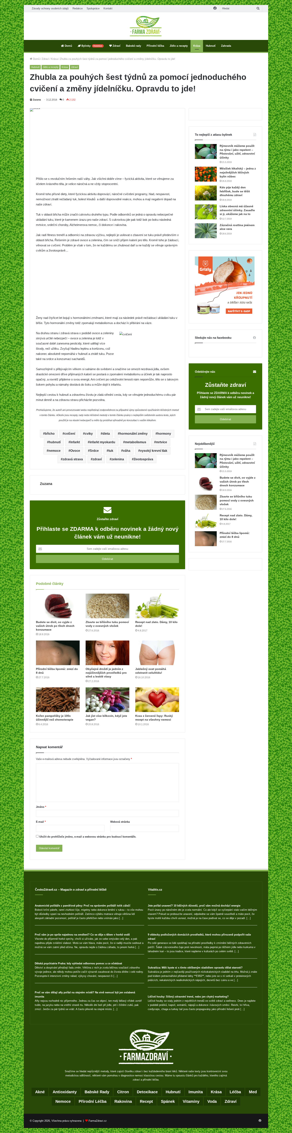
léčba (235, 1092)
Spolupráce (93, 8)
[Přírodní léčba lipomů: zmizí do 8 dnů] (58, 653)
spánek (168, 1101)
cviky (89, 433)
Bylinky (91, 45)
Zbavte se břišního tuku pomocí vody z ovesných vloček (237, 500)
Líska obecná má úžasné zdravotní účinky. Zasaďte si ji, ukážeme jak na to (237, 210)
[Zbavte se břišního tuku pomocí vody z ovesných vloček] (107, 606)
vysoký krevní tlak (153, 450)
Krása (196, 45)
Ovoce (75, 450)
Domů (68, 45)
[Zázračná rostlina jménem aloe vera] (206, 230)
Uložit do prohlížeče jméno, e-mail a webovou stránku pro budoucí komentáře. (87, 836)
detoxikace (147, 1092)
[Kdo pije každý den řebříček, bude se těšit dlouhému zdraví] (206, 193)
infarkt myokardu (102, 442)
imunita (196, 1092)
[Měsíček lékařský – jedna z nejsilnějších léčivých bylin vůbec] (206, 174)
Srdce (94, 450)
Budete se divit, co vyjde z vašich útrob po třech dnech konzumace (55, 625)
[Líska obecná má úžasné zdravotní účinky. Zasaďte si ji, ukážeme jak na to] (206, 211)
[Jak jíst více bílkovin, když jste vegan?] (107, 699)
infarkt (75, 442)
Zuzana (37, 99)
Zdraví (116, 45)
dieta (106, 433)
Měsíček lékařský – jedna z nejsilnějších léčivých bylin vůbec (238, 172)
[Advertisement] (107, 147)
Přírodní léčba (155, 45)
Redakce (78, 8)
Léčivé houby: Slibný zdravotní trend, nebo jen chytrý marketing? (188, 996)
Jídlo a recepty (179, 45)
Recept (146, 1101)
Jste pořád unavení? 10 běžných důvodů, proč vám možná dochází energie (194, 905)
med (253, 1092)
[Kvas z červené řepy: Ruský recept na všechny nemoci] (157, 699)
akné (40, 1092)
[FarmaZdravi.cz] (146, 26)
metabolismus (135, 442)
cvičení (69, 433)
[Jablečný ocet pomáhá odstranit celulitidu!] (157, 653)
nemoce (54, 450)
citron (123, 1092)
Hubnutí (211, 45)
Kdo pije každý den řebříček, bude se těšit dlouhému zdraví (235, 191)
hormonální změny (134, 433)
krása (216, 1092)
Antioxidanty (65, 1092)
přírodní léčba (92, 1101)
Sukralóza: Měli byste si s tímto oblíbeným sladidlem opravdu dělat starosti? (195, 967)
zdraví (97, 459)
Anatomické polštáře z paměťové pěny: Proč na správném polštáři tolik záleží (82, 905)
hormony (164, 433)
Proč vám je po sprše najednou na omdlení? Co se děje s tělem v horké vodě (82, 934)
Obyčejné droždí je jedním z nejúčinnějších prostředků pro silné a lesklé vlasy (106, 672)
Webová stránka (120, 821)
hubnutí (55, 442)
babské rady (97, 1092)
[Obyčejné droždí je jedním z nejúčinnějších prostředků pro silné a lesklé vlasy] (107, 653)
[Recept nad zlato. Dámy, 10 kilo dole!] (157, 606)
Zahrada (226, 45)
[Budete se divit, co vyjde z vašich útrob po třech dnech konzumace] (58, 606)
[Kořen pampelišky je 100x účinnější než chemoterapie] (58, 699)
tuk (110, 450)
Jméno (41, 806)
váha (126, 450)
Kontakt (107, 8)
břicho (50, 433)
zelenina (117, 459)
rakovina (123, 1101)
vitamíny (191, 1101)
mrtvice (161, 442)
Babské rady (133, 45)
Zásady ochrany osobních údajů (50, 8)
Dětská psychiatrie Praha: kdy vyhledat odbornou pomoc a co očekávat (78, 963)
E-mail (41, 821)
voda (212, 1101)
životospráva (143, 459)
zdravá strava (73, 459)
